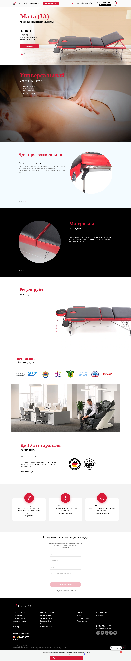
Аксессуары (44, 624)
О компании (100, 615)
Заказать (29, 46)
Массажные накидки (19, 621)
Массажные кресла (19, 612)
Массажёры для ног (19, 618)
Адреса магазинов (102, 612)
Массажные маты (45, 615)
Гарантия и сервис (83, 621)
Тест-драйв (80, 615)
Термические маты (46, 627)
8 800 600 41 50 (103, 626)
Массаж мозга (17, 615)
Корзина (115, 4)
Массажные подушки (20, 624)
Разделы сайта (52, 3)
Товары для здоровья (47, 612)
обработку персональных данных (65, 592)
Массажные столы (46, 618)
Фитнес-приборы (45, 621)
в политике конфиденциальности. (85, 654)
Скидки (79, 612)
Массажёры (16, 627)
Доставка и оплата (83, 618)
